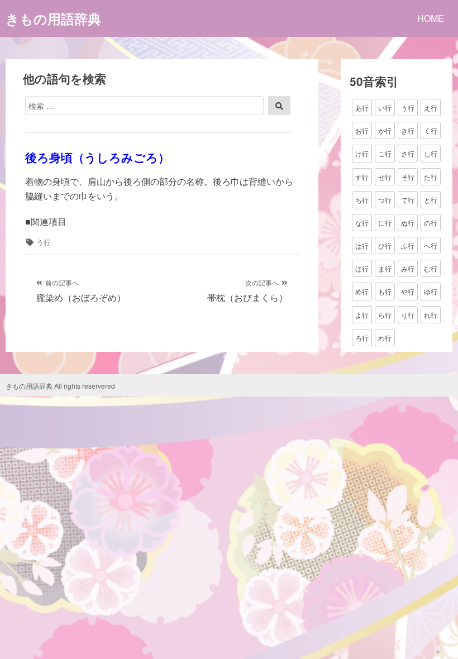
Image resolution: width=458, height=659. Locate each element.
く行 (430, 130)
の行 (430, 222)
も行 (385, 291)
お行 (362, 130)
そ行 (407, 177)
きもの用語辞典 (53, 18)
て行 (407, 199)
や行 (407, 291)
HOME (430, 18)
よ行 (362, 314)
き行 (407, 130)
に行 (385, 222)
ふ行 (407, 245)
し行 (430, 153)
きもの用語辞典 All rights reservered (60, 385)
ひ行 (385, 245)
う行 (43, 242)
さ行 (407, 153)
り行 (407, 314)
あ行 (362, 107)
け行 (362, 153)
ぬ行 (407, 222)
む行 (430, 268)
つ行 (385, 199)
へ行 (430, 245)
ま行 (385, 268)
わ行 (385, 337)
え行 (430, 107)
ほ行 (362, 268)
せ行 (385, 177)
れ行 (430, 314)
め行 (362, 291)
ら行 (385, 314)
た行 (430, 177)
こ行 (385, 153)
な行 (362, 222)
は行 (362, 245)
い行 (385, 107)
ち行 (362, 199)
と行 (430, 199)
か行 (385, 130)
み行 (407, 268)
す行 (362, 177)
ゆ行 (430, 291)
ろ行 (362, 337)
